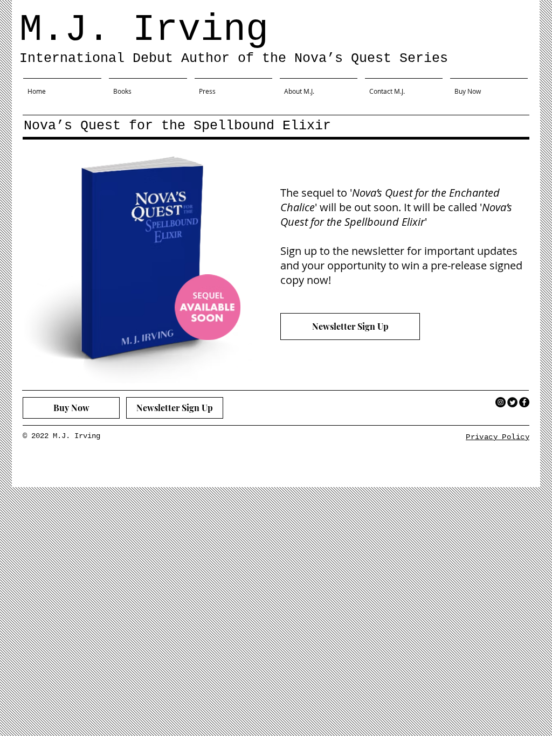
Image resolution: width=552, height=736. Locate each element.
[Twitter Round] (512, 402)
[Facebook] (524, 402)
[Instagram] (500, 402)
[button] (148, 86)
